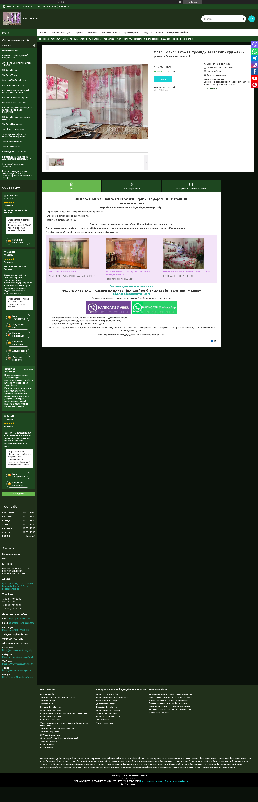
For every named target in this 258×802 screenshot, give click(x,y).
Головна (43, 32)
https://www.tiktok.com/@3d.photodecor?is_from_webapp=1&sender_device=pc (18, 670)
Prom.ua (143, 776)
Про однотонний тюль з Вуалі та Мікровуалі (169, 706)
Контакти (92, 32)
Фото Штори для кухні (50, 710)
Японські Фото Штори (50, 707)
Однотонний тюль (104, 723)
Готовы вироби (47, 694)
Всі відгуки (18, 493)
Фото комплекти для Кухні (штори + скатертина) (15, 91)
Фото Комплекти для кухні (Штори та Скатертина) (63, 713)
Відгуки (148, 32)
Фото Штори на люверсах (15, 97)
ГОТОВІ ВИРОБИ (10, 50)
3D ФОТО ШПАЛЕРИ (12, 141)
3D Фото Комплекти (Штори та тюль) (57, 697)
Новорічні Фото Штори (107, 707)
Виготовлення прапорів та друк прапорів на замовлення (16, 158)
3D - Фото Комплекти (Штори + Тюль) (16, 64)
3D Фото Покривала (12, 124)
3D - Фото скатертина (13, 129)
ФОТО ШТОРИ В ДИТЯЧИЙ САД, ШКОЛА (15, 56)
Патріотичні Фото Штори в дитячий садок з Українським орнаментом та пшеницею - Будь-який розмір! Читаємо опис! (19, 458)
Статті (159, 32)
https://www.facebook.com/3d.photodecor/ (18, 650)
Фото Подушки (47, 744)
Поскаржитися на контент (151, 781)
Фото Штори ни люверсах (52, 716)
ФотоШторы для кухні (13, 85)
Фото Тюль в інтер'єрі (106, 701)
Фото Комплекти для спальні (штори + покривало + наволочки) (17, 110)
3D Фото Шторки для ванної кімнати (16, 118)
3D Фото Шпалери (48, 741)
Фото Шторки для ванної (108, 710)
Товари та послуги (52, 39)
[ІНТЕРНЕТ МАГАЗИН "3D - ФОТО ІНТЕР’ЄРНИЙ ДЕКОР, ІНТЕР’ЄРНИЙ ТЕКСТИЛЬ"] (12, 19)
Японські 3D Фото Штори (14, 80)
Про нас (80, 32)
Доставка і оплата (111, 32)
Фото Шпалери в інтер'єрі (108, 716)
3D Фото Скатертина (50, 735)
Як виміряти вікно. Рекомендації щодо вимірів (170, 694)
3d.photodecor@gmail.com (131, 293)
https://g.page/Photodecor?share (17, 677)
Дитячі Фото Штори (105, 704)
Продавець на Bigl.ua (129, 778)
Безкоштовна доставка (218, 64)
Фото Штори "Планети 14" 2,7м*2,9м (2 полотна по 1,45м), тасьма (19, 303)
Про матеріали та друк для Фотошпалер (168, 703)
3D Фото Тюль (70, 39)
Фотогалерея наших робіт (16, 40)
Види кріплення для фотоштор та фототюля (170, 709)
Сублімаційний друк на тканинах (13, 165)
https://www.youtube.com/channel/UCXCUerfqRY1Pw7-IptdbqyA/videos (18, 664)
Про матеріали (131, 32)
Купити (163, 79)
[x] (215, 341)
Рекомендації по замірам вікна (131, 286)
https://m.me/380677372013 (15, 630)
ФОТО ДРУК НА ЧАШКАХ (14, 151)
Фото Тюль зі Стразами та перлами (97, 39)
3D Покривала (102, 720)
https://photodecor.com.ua (21, 618)
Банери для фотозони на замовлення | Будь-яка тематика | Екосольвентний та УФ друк (17, 174)
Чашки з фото (46, 747)
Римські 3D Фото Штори (14, 102)
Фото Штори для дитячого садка (112, 697)
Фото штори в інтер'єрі (107, 694)
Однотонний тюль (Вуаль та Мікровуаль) (59, 738)
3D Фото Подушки (11, 146)
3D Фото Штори (10, 70)
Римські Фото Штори (50, 720)
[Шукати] (242, 18)
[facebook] (212, 341)
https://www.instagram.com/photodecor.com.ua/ (18, 657)
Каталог (6, 45)
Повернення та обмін (177, 32)
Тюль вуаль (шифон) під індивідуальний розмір (14, 135)
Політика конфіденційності (176, 781)
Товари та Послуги (61, 32)
